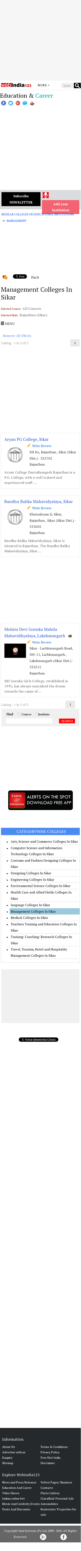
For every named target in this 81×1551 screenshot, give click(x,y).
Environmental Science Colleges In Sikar (40, 886)
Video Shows (10, 1493)
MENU (9, 323)
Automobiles (49, 1504)
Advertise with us (13, 1452)
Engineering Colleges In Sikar (32, 879)
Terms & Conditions (54, 1447)
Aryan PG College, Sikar (26, 439)
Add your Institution (60, 207)
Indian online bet (13, 1498)
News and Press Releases (19, 1482)
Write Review (40, 446)
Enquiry (7, 1457)
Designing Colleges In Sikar (31, 873)
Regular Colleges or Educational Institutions (37, 214)
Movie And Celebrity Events (21, 1504)
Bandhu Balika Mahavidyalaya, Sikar (38, 501)
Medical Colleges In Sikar (29, 917)
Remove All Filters (17, 335)
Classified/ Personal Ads (57, 1498)
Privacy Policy (49, 1452)
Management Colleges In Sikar (33, 911)
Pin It (35, 277)
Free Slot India (50, 1457)
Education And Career (17, 1488)
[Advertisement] (40, 40)
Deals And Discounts (16, 1509)
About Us (8, 1447)
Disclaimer (47, 1463)
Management (16, 221)
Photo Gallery (50, 1493)
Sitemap (7, 1463)
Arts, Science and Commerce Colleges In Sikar (44, 841)
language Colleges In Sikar (30, 905)
